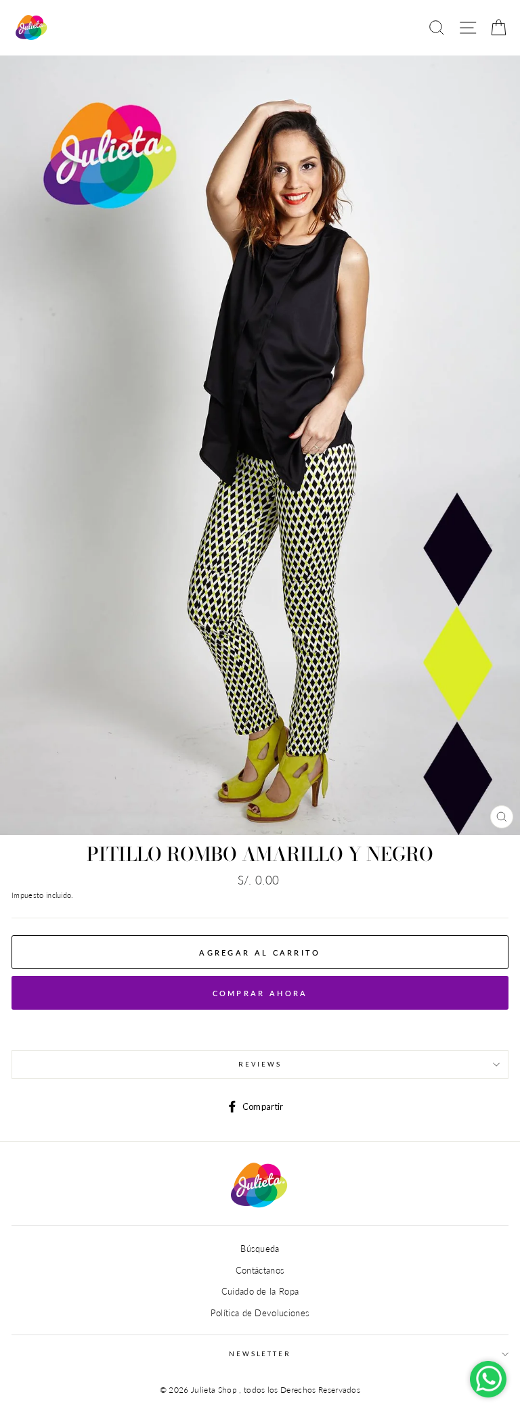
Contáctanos (260, 1270)
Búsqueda (260, 1248)
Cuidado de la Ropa (260, 1291)
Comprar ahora (260, 993)
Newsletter (260, 1354)
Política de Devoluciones (260, 1312)
